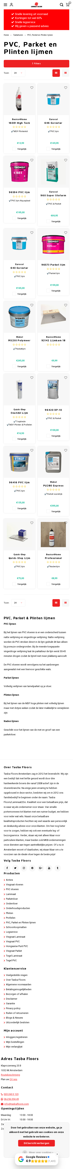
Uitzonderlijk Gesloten (17, 1022)
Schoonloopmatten (16, 927)
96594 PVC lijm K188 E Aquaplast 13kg (19, 192)
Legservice (12, 932)
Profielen (10, 918)
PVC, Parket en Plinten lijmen (40, 35)
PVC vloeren (12, 889)
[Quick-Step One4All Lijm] (19, 389)
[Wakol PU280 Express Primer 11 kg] (53, 462)
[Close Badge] (57, 1154)
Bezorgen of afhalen (17, 994)
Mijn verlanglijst (14, 1046)
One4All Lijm (19, 412)
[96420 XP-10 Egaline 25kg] (53, 389)
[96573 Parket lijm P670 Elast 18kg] (53, 244)
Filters (37, 63)
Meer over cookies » (41, 1152)
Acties (9, 880)
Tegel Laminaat (14, 956)
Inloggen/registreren (17, 1037)
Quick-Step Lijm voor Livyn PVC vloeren (19, 558)
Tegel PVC (11, 960)
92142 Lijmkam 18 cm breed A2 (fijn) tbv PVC (53, 340)
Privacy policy (13, 1008)
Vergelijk (21, 149)
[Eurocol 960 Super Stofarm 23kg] (53, 172)
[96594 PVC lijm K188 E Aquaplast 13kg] (19, 172)
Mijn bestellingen (15, 1042)
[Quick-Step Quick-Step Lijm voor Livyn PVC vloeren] (19, 534)
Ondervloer (12, 903)
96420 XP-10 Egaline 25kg (53, 410)
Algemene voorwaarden (18, 984)
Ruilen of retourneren (17, 1013)
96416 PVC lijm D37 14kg (19, 482)
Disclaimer (11, 999)
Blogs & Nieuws (14, 1017)
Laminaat (11, 894)
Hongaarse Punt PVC (17, 946)
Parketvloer (12, 899)
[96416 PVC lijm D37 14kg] (19, 462)
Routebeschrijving (10, 1075)
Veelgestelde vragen (17, 975)
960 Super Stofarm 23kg (53, 195)
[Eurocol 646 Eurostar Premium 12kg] (53, 99)
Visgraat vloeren (14, 884)
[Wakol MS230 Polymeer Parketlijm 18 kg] (19, 317)
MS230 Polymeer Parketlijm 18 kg (19, 340)
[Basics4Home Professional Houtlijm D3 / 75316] (53, 534)
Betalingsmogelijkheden (18, 989)
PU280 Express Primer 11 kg (53, 486)
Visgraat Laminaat (15, 937)
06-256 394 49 (11, 1099)
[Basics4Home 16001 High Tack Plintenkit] (19, 99)
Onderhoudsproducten (18, 908)
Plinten (9, 913)
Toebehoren (18, 35)
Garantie (10, 1003)
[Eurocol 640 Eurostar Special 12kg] (19, 244)
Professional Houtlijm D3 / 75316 (53, 558)
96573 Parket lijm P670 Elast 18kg (53, 265)
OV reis (13, 1079)
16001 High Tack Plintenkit (19, 123)
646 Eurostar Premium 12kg (53, 123)
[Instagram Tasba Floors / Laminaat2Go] (24, 868)
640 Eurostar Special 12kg (19, 268)
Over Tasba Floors (15, 980)
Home (6, 35)
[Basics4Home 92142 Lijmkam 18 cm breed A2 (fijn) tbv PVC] (53, 317)
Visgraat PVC (13, 941)
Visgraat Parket (14, 951)
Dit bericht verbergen (36, 1143)
